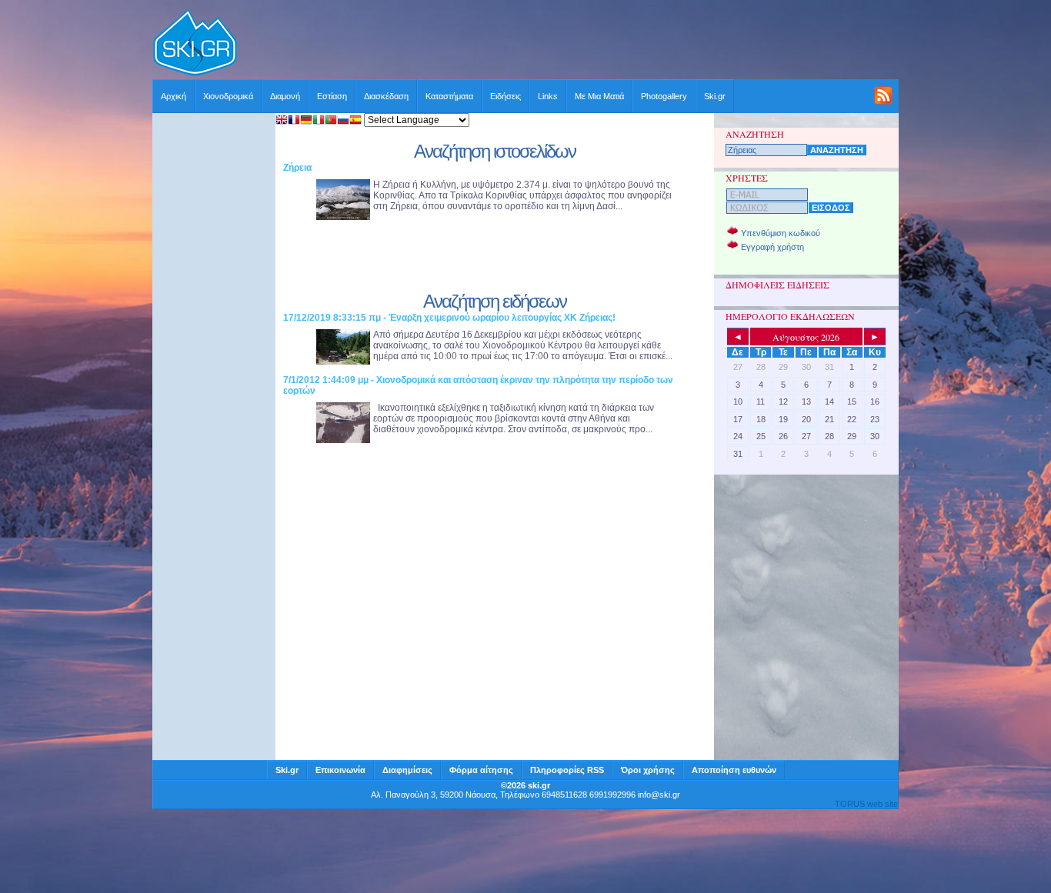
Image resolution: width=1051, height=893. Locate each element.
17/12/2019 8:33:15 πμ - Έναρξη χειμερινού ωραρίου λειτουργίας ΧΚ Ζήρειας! (449, 317)
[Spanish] (355, 121)
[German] (306, 121)
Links (548, 96)
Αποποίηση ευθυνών (734, 770)
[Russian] (343, 121)
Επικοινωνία (340, 770)
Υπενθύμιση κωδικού (780, 233)
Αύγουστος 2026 (805, 337)
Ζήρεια (297, 167)
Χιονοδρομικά (228, 96)
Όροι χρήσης (648, 770)
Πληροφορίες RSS (567, 770)
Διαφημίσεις (407, 770)
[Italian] (318, 121)
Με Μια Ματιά (599, 96)
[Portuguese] (331, 121)
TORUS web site (866, 803)
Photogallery (664, 96)
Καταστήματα (449, 96)
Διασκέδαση (386, 96)
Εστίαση (332, 96)
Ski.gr (715, 96)
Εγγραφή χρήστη (772, 247)
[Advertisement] (569, 43)
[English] (281, 121)
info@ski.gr (659, 794)
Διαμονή (285, 96)
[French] (294, 121)
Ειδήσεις (505, 96)
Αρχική (173, 96)
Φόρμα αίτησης (481, 770)
